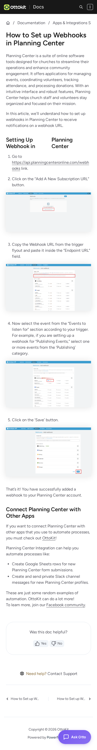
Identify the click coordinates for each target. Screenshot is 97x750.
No (59, 643)
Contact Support (62, 673)
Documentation (31, 22)
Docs (38, 6)
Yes (44, 643)
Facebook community (65, 604)
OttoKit (48, 538)
